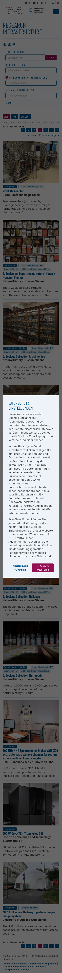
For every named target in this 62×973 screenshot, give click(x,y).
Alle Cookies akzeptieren (43, 568)
